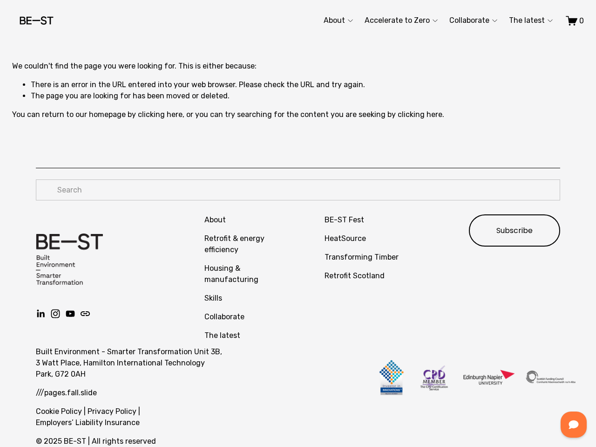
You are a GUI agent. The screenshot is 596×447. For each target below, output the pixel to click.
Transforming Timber (362, 257)
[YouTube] (70, 313)
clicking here (160, 114)
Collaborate (469, 20)
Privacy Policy (112, 411)
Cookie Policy (59, 411)
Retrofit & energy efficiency (234, 244)
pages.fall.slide (70, 392)
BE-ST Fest (344, 219)
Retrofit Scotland (355, 275)
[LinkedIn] (40, 313)
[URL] (85, 313)
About (334, 20)
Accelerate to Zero (397, 20)
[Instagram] (55, 313)
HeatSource (345, 238)
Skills (213, 298)
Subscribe (514, 230)
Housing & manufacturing (231, 274)
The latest (527, 20)
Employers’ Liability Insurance (88, 422)
